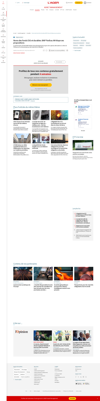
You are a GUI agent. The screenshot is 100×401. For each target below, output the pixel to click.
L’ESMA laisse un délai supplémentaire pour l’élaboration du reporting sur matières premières (21, 147)
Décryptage (83, 40)
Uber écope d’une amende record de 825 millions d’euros (21, 123)
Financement (76, 40)
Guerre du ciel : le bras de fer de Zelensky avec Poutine (61, 345)
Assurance (75, 45)
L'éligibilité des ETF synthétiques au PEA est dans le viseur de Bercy (58, 123)
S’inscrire (32, 101)
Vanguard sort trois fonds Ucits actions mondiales (82, 153)
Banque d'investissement (78, 43)
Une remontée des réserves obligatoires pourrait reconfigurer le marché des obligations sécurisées (59, 147)
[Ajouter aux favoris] (46, 50)
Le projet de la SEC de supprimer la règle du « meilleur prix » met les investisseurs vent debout (40, 124)
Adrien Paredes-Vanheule (19, 53)
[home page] (53, 2)
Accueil (14, 33)
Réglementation (19, 37)
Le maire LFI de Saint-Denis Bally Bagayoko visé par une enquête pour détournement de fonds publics (82, 344)
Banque (87, 43)
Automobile (88, 45)
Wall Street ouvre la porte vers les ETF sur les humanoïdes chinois (83, 237)
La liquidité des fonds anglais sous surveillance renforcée (39, 146)
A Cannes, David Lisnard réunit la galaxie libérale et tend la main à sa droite (42, 345)
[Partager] (44, 50)
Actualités (29, 33)
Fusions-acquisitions (77, 48)
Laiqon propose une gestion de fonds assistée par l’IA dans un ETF (83, 231)
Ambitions (82, 45)
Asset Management (21, 33)
